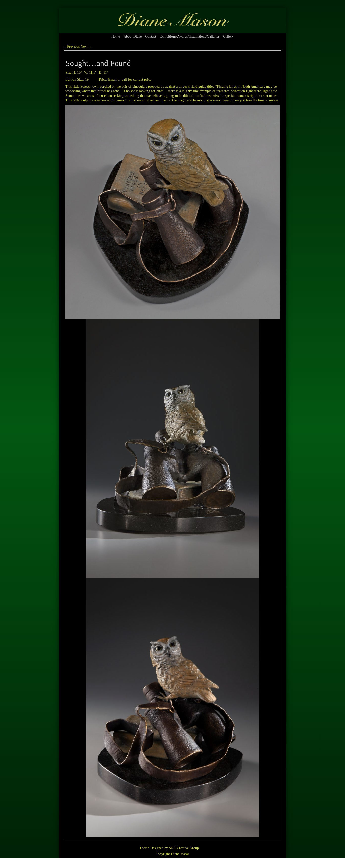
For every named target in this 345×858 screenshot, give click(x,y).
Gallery (228, 36)
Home (115, 36)
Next (86, 46)
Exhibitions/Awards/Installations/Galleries (189, 36)
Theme (144, 848)
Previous (71, 46)
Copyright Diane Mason (173, 854)
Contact (150, 36)
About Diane (133, 36)
